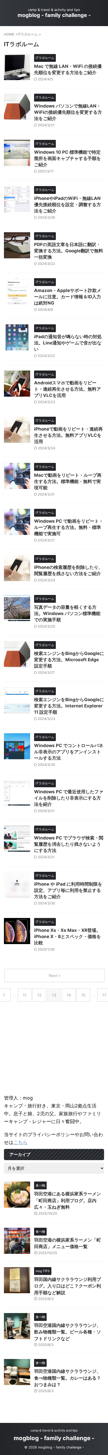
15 (83, 995)
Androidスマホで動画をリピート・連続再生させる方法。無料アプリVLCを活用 (67, 389)
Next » (55, 975)
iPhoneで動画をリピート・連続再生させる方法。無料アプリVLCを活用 (68, 435)
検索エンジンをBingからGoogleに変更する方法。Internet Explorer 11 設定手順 (69, 706)
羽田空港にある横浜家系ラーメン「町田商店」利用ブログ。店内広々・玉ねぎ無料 (67, 1200)
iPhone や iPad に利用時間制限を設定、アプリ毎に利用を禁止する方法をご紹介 (68, 890)
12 (39, 995)
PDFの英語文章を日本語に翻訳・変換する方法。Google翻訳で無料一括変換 (68, 251)
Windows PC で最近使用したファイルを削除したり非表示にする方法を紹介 (68, 798)
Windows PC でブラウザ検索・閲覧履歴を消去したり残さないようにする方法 (68, 844)
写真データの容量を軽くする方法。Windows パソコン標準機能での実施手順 (67, 613)
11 (24, 995)
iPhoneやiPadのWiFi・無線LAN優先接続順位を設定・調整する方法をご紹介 (67, 204)
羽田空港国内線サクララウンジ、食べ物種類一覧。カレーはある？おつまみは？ (67, 1378)
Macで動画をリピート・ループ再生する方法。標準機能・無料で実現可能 (67, 481)
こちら (20, 1142)
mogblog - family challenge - (54, 15)
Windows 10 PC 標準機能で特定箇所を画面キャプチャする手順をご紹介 (67, 158)
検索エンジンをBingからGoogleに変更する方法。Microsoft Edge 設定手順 (69, 660)
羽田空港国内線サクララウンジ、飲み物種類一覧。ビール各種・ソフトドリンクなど (67, 1332)
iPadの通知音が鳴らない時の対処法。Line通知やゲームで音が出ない (68, 343)
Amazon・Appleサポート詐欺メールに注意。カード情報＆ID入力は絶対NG (67, 297)
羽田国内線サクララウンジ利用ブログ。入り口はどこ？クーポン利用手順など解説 (67, 1286)
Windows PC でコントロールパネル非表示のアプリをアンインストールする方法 (68, 752)
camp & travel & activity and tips (54, 1430)
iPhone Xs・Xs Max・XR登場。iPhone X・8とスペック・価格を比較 (67, 936)
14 (69, 995)
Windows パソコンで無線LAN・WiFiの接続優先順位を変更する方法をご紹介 (68, 112)
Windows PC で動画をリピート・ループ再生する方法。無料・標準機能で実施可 (68, 527)
